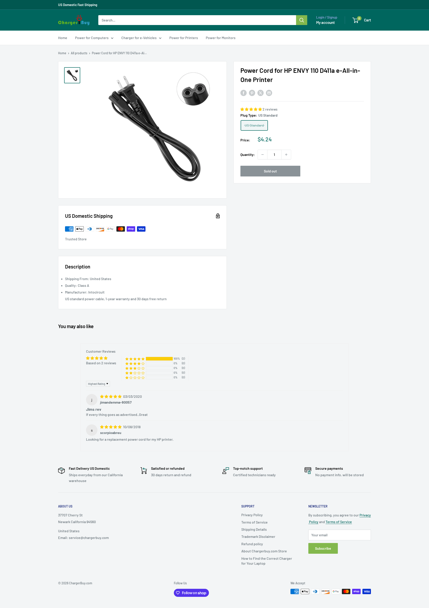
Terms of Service (254, 522)
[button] (251, 109)
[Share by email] (269, 92)
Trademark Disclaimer (258, 536)
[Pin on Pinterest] (252, 92)
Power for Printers (183, 38)
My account (325, 22)
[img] (111, 396)
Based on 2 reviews (101, 363)
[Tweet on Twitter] (260, 92)
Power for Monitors (221, 38)
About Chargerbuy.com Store (264, 551)
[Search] (301, 20)
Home (62, 38)
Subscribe (323, 548)
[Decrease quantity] (262, 154)
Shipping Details (254, 529)
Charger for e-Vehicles (139, 38)
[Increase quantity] (286, 154)
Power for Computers (92, 38)
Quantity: (247, 154)
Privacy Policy (252, 515)
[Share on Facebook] (243, 92)
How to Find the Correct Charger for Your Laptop (266, 560)
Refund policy (252, 544)
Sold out (270, 171)
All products (79, 53)
